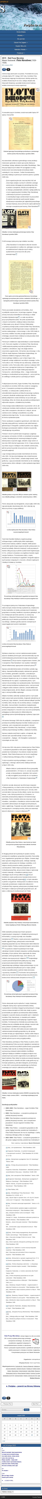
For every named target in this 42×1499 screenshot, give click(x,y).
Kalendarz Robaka (20, 49)
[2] (6, 1151)
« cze (3, 1441)
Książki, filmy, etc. (21, 46)
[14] (27, 958)
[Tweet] (8, 69)
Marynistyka (15, 1371)
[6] (6, 1179)
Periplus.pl (20, 53)
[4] (6, 1165)
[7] (6, 1189)
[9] (28, 810)
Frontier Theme (37, 1497)
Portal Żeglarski (23, 1371)
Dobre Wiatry (31, 1371)
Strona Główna (21, 32)
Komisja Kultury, (19, 1375)
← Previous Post (7, 1404)
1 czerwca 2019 (8, 65)
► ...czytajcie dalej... (8, 1480)
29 (32, 1435)
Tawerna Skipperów (28, 1366)
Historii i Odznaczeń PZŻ (30, 1375)
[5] (35, 665)
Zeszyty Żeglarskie (11, 1368)
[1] (39, 206)
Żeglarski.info (18, 1366)
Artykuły (20, 35)
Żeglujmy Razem (21, 1368)
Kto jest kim (21, 39)
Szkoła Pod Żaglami (20, 42)
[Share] (4, 69)
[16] (7, 1311)
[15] (7, 1306)
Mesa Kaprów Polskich (24, 1373)
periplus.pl (4, 1)
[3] (6, 1159)
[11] (25, 879)
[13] (3, 948)
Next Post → (36, 1404)
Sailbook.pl (37, 1366)
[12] (7, 1258)
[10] (27, 874)
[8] (36, 777)
